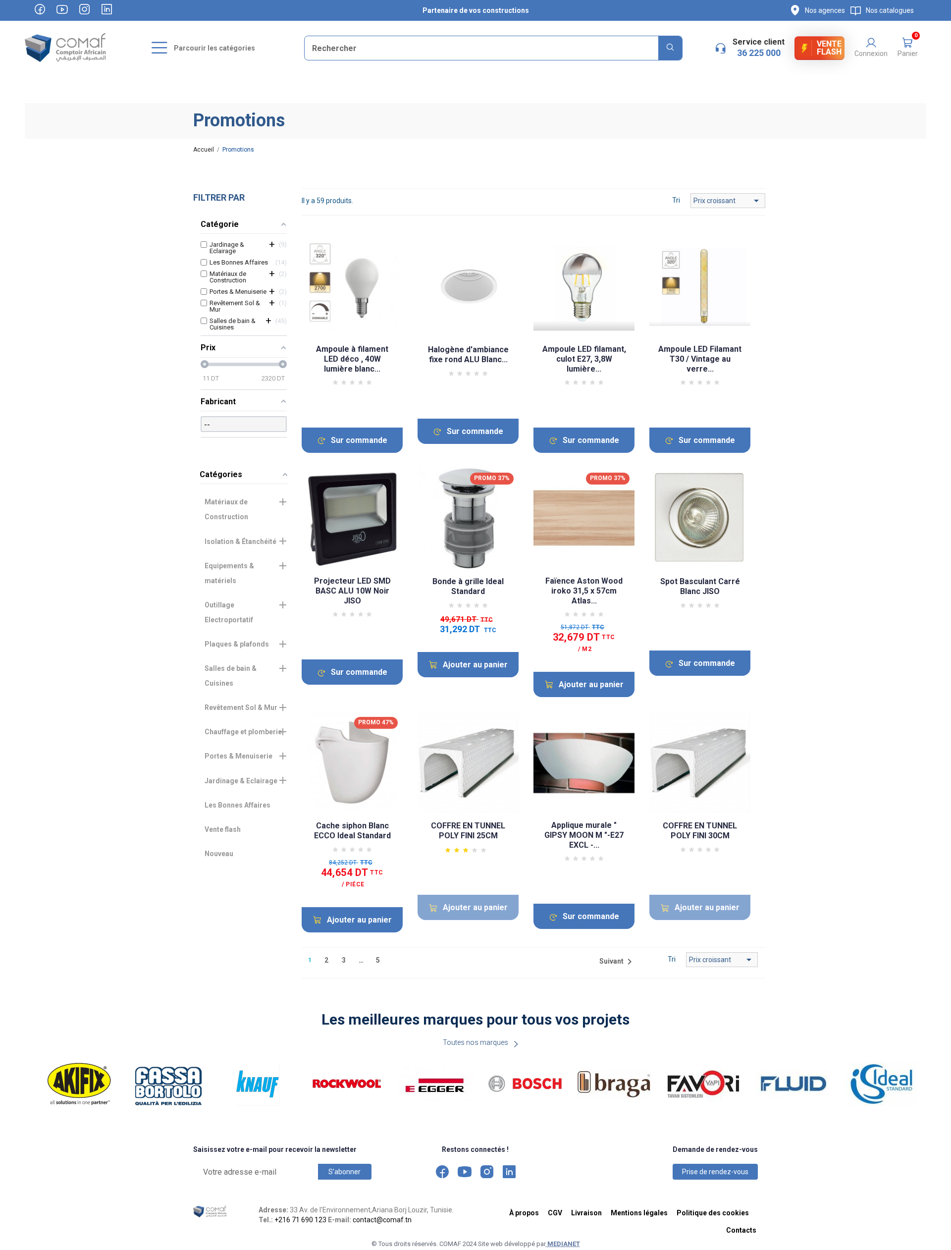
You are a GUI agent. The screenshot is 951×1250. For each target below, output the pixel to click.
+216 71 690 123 (300, 1220)
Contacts (741, 1230)
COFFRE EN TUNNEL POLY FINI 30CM (700, 830)
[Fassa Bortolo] (168, 1084)
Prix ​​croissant (727, 201)
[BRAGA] (614, 1084)
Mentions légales (639, 1213)
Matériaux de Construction (226, 509)
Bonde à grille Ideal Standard (468, 586)
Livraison (586, 1213)
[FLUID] (792, 1084)
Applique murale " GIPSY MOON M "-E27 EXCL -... (584, 835)
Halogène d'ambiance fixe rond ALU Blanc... (468, 354)
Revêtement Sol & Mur (241, 707)
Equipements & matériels (229, 573)
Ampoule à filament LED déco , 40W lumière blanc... (352, 359)
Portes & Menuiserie (238, 756)
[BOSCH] (525, 1084)
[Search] (670, 48)
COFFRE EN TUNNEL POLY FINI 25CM (468, 830)
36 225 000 (759, 53)
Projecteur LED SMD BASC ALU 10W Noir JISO (352, 590)
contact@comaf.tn (382, 1220)
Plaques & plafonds (237, 644)
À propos (524, 1213)
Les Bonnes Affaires (237, 805)
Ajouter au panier (475, 664)
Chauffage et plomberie (243, 732)
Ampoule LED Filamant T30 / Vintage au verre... (699, 359)
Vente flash (223, 829)
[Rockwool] (347, 1084)
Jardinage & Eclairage (241, 781)
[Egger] (436, 1084)
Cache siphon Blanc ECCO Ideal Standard (352, 830)
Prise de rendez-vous (715, 1172)
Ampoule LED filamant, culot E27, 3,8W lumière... (584, 359)
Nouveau (219, 854)
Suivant (617, 962)
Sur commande (359, 440)
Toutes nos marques (475, 1042)
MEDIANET (563, 1244)
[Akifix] (79, 1084)
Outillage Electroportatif (229, 612)
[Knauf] (257, 1084)
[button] (907, 48)
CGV (555, 1213)
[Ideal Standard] (882, 1084)
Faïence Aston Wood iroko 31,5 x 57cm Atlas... (584, 590)
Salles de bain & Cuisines (231, 675)
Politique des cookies (713, 1213)
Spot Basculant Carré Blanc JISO (700, 586)
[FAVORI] (703, 1084)
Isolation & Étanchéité (240, 541)
